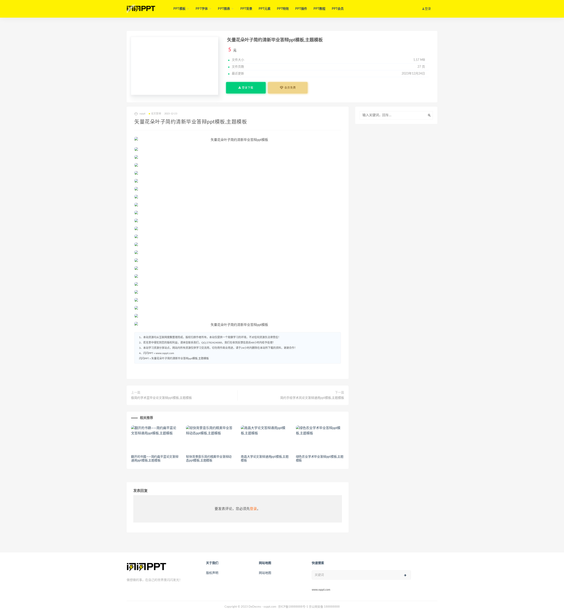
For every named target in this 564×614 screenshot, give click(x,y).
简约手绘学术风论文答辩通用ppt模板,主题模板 (312, 397)
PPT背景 (246, 8)
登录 (253, 509)
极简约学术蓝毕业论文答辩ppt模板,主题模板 (161, 397)
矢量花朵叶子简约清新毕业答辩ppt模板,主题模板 (180, 358)
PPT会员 (338, 8)
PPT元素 (265, 8)
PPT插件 (301, 8)
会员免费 (290, 87)
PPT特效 (283, 8)
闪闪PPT (144, 358)
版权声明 (212, 573)
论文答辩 (156, 113)
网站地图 (265, 573)
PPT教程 (320, 8)
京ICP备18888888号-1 (293, 606)
